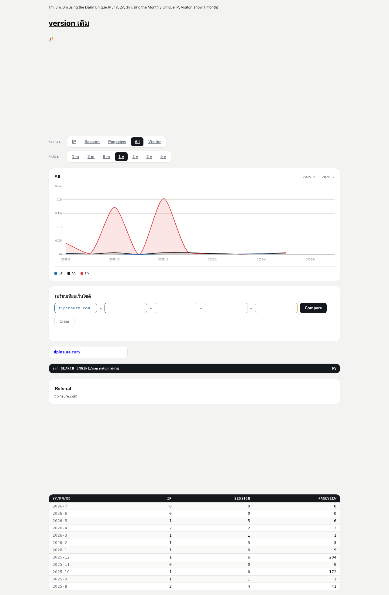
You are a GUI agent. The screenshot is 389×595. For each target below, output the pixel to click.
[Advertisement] (194, 87)
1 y (121, 156)
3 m (91, 156)
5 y (163, 156)
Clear (64, 321)
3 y (149, 156)
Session (92, 141)
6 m (106, 156)
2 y (135, 156)
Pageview (117, 141)
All (137, 141)
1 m (75, 156)
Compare (313, 308)
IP (74, 141)
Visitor (154, 141)
